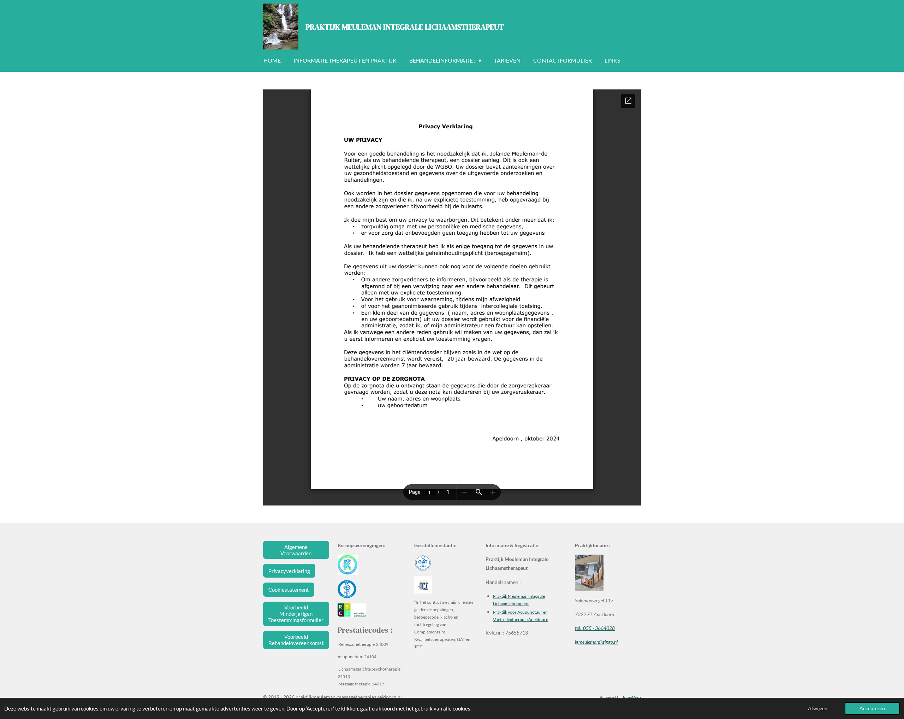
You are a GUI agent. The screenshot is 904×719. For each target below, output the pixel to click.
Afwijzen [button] (817, 708)
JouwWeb (631, 697)
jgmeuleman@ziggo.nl (596, 642)
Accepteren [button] (872, 708)
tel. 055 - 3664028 (595, 628)
